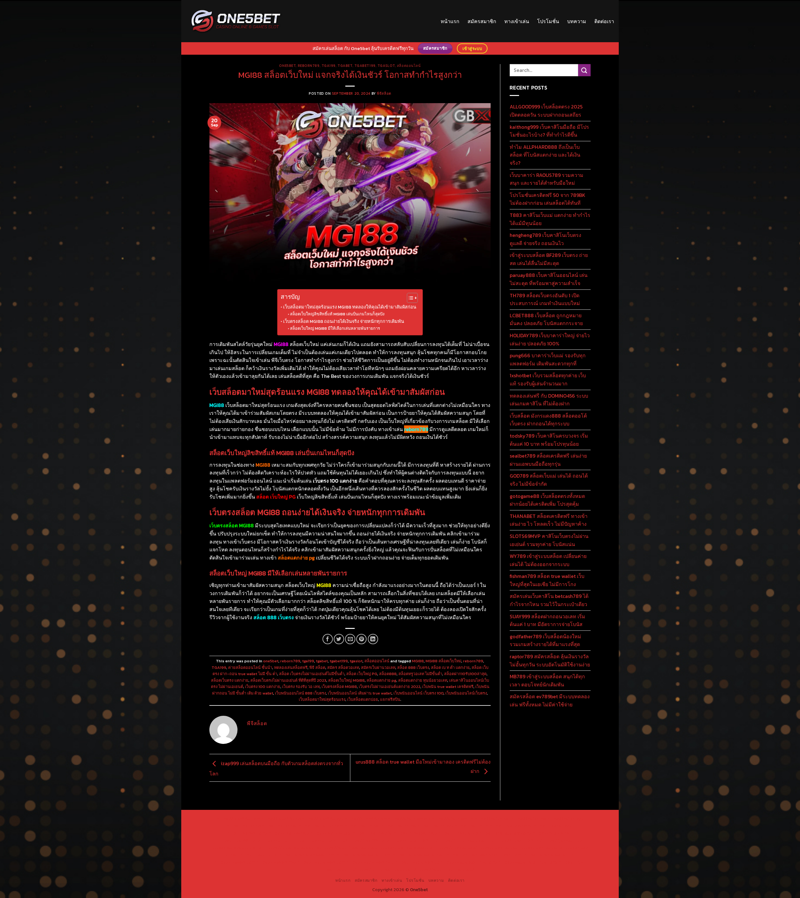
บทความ (576, 21)
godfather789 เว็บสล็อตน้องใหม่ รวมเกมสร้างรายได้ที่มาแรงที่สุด (545, 640)
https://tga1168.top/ (331, 833)
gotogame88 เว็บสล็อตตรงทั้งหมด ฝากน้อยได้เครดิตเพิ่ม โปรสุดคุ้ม (547, 500)
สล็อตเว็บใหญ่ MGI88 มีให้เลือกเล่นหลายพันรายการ (335, 328)
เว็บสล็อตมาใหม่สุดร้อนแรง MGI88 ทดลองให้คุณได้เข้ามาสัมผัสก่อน (349, 307)
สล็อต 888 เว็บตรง (413, 667)
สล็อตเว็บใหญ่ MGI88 (346, 680)
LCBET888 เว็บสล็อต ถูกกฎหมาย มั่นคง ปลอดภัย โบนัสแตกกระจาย (546, 319)
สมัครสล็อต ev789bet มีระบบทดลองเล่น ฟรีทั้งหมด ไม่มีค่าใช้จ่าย (550, 700)
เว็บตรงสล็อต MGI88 (339, 687)
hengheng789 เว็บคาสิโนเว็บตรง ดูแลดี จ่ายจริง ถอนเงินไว (545, 239)
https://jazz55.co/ (259, 854)
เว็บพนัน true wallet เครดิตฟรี (447, 687)
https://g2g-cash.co (452, 818)
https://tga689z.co (281, 818)
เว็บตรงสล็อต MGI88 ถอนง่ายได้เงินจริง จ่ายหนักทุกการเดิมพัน (343, 321)
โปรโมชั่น (548, 21)
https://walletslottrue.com (237, 847)
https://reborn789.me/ (518, 840)
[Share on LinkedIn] (373, 639)
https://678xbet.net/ (415, 833)
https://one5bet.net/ (283, 840)
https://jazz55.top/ (457, 847)
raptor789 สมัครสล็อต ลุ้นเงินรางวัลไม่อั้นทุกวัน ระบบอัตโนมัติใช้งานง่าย (550, 660)
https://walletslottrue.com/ (469, 862)
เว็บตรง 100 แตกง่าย (262, 687)
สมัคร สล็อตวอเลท (343, 667)
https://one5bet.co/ (326, 840)
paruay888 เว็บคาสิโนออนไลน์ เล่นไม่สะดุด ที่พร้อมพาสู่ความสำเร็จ (549, 279)
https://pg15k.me (528, 818)
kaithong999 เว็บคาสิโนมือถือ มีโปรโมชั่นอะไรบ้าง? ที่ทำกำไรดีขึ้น (549, 131)
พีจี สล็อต (317, 667)
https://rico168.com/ (239, 840)
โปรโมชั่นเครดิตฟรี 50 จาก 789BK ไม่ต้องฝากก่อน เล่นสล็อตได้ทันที (547, 199)
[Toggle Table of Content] (409, 298)
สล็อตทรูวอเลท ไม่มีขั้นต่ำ (420, 674)
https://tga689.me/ (276, 862)
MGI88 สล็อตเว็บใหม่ (443, 661)
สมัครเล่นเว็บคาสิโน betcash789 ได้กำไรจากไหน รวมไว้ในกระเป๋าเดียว (549, 600)
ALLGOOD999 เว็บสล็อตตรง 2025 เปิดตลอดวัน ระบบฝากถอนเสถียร (546, 110)
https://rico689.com (366, 818)
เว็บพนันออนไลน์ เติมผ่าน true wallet (360, 693)
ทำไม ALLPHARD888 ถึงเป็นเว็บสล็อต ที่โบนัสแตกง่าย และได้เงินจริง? (545, 155)
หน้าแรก (450, 21)
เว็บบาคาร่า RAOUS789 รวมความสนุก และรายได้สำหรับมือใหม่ (546, 179)
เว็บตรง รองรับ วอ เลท (301, 687)
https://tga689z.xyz (323, 818)
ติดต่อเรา (604, 21)
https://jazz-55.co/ (498, 847)
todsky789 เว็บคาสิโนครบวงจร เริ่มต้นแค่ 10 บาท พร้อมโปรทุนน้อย (549, 440)
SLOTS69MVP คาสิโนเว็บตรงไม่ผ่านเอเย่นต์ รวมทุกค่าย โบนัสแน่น (549, 540)
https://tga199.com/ (369, 840)
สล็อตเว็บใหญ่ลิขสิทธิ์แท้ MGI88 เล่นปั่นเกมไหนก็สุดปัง (337, 314)
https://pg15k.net (280, 825)
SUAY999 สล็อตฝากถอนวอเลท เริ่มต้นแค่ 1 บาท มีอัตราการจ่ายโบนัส (547, 620)
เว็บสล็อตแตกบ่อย (362, 699)
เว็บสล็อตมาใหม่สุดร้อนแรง (322, 699)
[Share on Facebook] (327, 639)
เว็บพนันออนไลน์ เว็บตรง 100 (418, 693)
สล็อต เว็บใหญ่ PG (361, 674)
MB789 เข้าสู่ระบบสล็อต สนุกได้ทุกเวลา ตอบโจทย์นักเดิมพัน (547, 680)
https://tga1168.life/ (373, 833)
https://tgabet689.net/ (370, 862)
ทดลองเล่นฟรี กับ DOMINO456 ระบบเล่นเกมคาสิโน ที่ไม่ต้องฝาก (549, 400)
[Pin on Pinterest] (361, 639)
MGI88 (418, 661)
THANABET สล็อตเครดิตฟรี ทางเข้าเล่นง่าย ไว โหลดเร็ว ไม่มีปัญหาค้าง (549, 520)
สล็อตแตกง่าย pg (381, 680)
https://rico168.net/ (552, 833)
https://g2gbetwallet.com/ (364, 854)
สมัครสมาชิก (482, 21)
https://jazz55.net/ (562, 840)
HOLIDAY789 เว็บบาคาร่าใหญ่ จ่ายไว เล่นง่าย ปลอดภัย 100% (550, 339)
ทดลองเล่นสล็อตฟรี (291, 667)
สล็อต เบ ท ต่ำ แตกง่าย (450, 667)
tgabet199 (365, 65)
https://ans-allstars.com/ (505, 833)
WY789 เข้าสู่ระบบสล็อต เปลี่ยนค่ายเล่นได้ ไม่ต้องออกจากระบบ (548, 560)
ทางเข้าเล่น (516, 21)
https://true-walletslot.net (466, 840)
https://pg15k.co (244, 825)
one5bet (287, 65)
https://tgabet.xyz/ (553, 825)
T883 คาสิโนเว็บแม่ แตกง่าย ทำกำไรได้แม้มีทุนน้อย (550, 219)
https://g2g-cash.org (409, 818)
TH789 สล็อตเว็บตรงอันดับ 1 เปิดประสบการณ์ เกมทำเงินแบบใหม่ (545, 299)
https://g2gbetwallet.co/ (549, 854)
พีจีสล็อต (384, 93)
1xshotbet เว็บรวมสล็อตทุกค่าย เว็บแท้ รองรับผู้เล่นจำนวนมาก (548, 379)
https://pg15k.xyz (565, 818)
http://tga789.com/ (247, 833)
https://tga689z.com (238, 818)
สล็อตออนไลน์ (409, 65)
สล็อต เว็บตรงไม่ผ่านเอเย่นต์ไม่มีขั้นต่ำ (311, 674)
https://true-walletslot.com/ (386, 869)
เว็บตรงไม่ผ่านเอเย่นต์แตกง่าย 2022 (389, 687)
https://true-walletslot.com (407, 847)
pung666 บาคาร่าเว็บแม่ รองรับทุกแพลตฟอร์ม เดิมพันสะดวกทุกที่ (548, 359)
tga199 (329, 65)
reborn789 (309, 65)
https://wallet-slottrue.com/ (528, 862)
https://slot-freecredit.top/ (445, 869)
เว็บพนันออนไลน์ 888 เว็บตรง (300, 693)
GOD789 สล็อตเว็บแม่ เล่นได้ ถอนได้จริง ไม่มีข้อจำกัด (549, 480)
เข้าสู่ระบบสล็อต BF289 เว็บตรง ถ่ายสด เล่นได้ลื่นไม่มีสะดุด (549, 259)
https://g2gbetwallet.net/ (419, 854)
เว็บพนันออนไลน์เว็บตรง (466, 693)
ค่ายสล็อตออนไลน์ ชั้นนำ (250, 667)
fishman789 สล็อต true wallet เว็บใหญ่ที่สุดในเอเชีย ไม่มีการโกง (547, 580)
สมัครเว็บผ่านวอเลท (378, 667)
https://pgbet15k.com (320, 825)
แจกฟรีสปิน (390, 699)
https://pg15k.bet (492, 818)
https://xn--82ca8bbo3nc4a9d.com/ (485, 854)
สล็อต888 (388, 674)
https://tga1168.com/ (510, 825)
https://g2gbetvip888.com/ (307, 854)
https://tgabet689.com (321, 862)
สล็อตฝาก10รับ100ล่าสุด (465, 674)
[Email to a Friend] (350, 639)
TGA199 (219, 667)
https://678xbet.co (458, 833)
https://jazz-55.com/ (540, 847)
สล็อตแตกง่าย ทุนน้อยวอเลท (422, 680)
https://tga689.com (234, 862)
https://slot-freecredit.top (350, 847)
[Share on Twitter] (339, 639)
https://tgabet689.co (417, 862)
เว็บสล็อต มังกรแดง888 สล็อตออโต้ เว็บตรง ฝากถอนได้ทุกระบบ (548, 420)
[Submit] (584, 70)
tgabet (345, 65)
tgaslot (386, 65)
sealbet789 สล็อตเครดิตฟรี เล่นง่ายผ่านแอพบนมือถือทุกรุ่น (548, 460)
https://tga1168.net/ (288, 833)
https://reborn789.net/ (414, 840)
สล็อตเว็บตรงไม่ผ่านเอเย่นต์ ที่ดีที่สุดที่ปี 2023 (288, 680)
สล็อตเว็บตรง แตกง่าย (229, 680)
